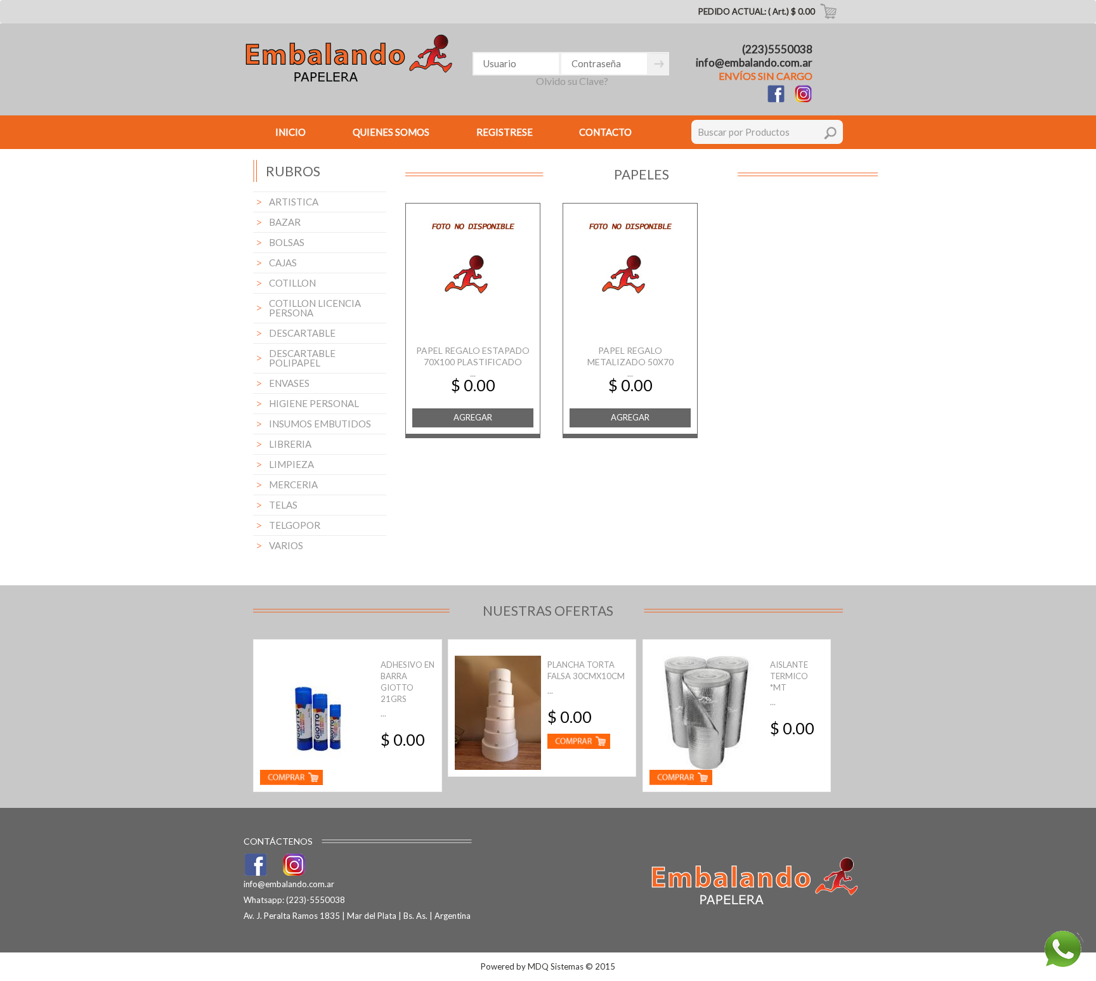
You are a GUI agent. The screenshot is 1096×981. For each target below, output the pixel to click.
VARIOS (286, 545)
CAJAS (283, 262)
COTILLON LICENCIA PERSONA (315, 307)
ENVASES (289, 383)
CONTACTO (605, 132)
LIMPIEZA (291, 464)
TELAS (283, 504)
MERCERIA (293, 484)
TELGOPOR (294, 525)
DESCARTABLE (302, 333)
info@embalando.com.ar (754, 62)
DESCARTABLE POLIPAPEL (302, 358)
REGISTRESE (504, 132)
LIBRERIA (290, 444)
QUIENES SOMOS (391, 132)
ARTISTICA (293, 201)
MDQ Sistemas (556, 966)
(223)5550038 (777, 49)
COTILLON (292, 283)
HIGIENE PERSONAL (314, 403)
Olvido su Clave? (572, 81)
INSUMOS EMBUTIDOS (320, 423)
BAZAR (285, 222)
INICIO (290, 132)
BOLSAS (286, 242)
